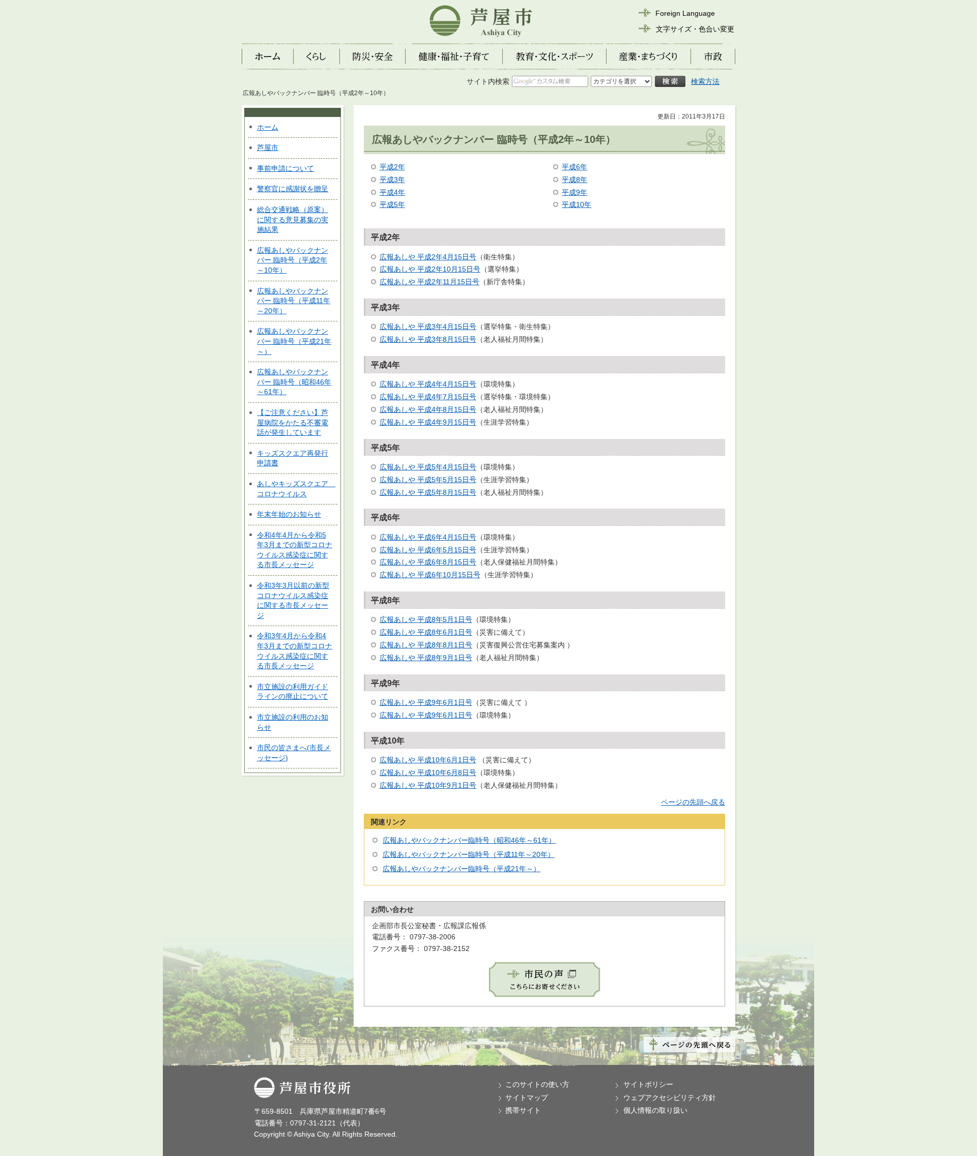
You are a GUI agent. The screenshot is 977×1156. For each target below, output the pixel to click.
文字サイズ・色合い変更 (695, 29)
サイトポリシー (648, 1084)
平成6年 (574, 167)
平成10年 (576, 204)
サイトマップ (526, 1097)
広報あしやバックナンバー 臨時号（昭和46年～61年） (294, 382)
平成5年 (392, 204)
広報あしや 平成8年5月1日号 (426, 619)
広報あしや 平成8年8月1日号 (426, 645)
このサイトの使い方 (537, 1084)
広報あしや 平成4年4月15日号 (428, 384)
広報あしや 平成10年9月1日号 (428, 785)
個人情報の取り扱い (655, 1110)
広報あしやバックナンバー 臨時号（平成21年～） (294, 341)
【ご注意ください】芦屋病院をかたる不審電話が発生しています (292, 422)
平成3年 (392, 179)
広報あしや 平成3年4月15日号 (428, 326)
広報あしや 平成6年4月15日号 (428, 537)
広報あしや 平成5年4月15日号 (428, 467)
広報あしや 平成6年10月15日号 (430, 575)
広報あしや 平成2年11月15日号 (429, 282)
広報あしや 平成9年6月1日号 (426, 702)
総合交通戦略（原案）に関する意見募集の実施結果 (292, 219)
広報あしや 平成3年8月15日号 (428, 339)
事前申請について (285, 168)
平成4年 (392, 192)
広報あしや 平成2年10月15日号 (430, 269)
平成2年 (392, 167)
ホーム (267, 127)
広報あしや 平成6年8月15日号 (428, 562)
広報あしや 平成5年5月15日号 (428, 480)
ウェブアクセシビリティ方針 (669, 1097)
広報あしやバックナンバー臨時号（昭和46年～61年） (469, 840)
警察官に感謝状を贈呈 (292, 189)
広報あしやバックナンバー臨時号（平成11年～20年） (469, 854)
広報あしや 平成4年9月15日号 (428, 422)
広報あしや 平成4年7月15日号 (428, 397)
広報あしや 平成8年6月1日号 (426, 632)
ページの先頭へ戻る (693, 802)
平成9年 (574, 192)
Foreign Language (685, 13)
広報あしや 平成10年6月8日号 (428, 772)
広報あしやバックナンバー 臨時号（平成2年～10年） (292, 260)
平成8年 (574, 179)
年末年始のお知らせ (289, 514)
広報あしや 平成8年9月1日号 (426, 658)
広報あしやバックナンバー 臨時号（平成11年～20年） (293, 301)
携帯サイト (523, 1110)
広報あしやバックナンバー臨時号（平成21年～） (461, 869)
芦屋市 (267, 147)
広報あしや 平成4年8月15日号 (428, 409)
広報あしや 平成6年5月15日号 (428, 550)
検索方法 (705, 81)
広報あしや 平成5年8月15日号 (428, 492)
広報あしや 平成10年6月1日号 (428, 760)
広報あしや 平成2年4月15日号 (428, 257)
